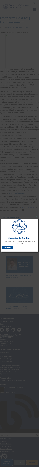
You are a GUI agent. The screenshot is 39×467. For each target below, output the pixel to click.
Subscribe (7, 247)
